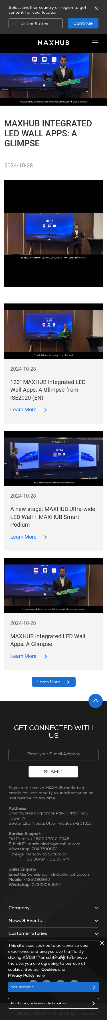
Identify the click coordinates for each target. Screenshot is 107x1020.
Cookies (49, 970)
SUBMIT (53, 772)
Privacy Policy (21, 976)
